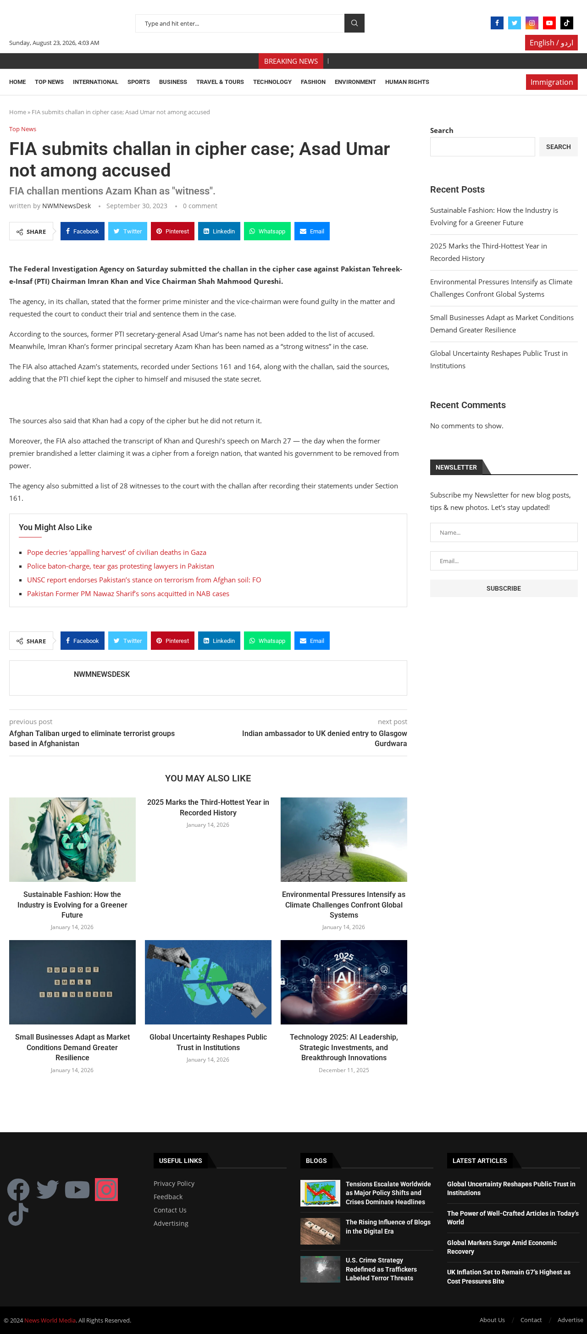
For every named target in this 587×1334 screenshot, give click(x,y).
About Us (492, 1320)
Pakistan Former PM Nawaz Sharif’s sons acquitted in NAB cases (128, 593)
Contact (531, 1320)
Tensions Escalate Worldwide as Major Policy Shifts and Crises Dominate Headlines (388, 1193)
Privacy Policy (174, 1183)
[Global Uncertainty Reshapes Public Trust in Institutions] (208, 982)
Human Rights (407, 81)
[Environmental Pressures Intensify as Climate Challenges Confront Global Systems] (344, 839)
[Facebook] (497, 23)
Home (17, 81)
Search (354, 23)
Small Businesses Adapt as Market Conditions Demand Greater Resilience (72, 1047)
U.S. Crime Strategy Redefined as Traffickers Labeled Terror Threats (381, 1269)
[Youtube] (549, 23)
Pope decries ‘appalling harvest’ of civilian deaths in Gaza (116, 552)
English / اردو (551, 43)
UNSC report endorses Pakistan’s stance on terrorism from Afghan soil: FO (144, 579)
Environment (355, 81)
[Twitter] (514, 23)
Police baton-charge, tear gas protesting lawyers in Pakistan (120, 565)
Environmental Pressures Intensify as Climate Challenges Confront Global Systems (343, 904)
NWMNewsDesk (66, 205)
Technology (272, 81)
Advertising (171, 1223)
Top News (49, 81)
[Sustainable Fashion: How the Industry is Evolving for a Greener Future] (72, 839)
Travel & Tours (220, 81)
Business (173, 81)
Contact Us (170, 1210)
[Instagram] (532, 23)
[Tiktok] (566, 23)
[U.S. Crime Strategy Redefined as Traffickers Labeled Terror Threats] (320, 1269)
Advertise (570, 1320)
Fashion (313, 81)
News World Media (50, 1320)
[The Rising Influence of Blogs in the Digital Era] (320, 1231)
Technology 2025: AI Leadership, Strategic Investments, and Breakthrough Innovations (344, 1047)
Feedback (168, 1197)
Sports (138, 81)
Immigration (552, 82)
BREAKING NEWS (291, 61)
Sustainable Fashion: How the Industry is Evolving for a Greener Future (72, 904)
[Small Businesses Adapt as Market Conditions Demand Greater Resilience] (72, 982)
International (95, 81)
